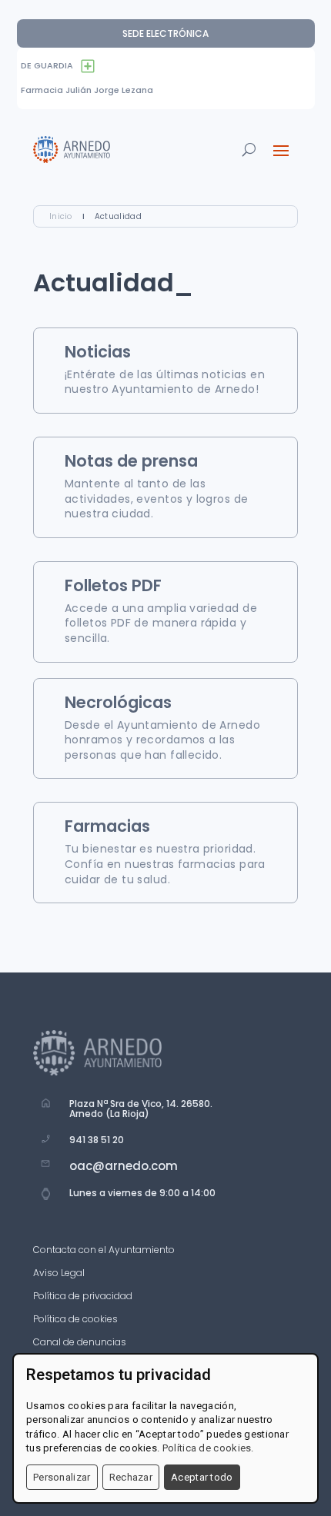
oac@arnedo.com (123, 1166)
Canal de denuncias (79, 1342)
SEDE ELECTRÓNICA (165, 33)
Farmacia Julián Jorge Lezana (87, 90)
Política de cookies (75, 1319)
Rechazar (130, 1477)
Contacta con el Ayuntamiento (104, 1250)
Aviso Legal (59, 1273)
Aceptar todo (202, 1477)
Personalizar (62, 1477)
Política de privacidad (82, 1296)
